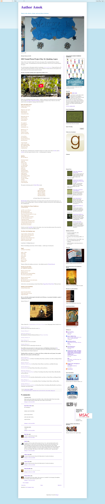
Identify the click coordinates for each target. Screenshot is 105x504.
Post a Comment (25, 482)
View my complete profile (70, 106)
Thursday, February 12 (25, 375)
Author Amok (31, 7)
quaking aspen (53, 390)
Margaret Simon (27, 475)
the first (55, 150)
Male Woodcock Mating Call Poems (28, 385)
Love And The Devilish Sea (72, 365)
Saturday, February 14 (25, 383)
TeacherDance (70, 369)
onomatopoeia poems (35, 390)
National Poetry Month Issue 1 (78, 214)
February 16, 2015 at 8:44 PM (29, 430)
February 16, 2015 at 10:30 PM (29, 457)
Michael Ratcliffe (27, 468)
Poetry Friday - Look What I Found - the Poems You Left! (74, 360)
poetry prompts (48, 390)
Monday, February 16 (25, 327)
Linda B (25, 441)
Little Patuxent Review (72, 341)
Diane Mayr (26, 434)
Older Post (59, 485)
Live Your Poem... (71, 332)
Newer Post (23, 485)
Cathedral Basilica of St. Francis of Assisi (37, 324)
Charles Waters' (37, 185)
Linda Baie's (30, 227)
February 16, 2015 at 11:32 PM (29, 471)
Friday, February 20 (25, 340)
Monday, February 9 (25, 362)
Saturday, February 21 (25, 344)
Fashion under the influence (72, 355)
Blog (68, 358)
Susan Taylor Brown (71, 346)
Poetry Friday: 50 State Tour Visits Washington (78, 190)
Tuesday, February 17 (25, 331)
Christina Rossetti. (51, 264)
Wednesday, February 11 (25, 370)
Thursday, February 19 (25, 337)
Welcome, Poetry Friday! (77, 221)
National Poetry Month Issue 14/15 (78, 206)
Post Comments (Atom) (30, 487)
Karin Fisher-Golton (28, 405)
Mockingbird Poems (25, 377)
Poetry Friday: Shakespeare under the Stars (77, 172)
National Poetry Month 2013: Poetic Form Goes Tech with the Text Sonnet (78, 181)
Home (42, 485)
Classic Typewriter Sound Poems (27, 371)
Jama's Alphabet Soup (72, 336)
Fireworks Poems (24, 368)
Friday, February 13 (25, 379)
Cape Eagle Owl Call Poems (26, 381)
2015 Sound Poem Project (28, 390)
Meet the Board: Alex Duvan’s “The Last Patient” (74, 343)
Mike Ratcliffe (24, 200)
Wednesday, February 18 (25, 333)
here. (39, 328)
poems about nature (42, 390)
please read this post (48, 67)
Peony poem (70, 333)
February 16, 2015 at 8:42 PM (29, 401)
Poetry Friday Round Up (77, 198)
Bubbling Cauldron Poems (26, 364)
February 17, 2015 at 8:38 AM (29, 480)
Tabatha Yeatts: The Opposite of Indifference (74, 364)
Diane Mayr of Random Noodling (33, 100)
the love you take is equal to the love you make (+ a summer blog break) (74, 338)
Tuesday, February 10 (25, 366)
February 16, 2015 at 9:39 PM (29, 437)
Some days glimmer (71, 347)
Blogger (57, 494)
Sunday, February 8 (24, 357)
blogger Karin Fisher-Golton (48, 284)
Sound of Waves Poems (25, 358)
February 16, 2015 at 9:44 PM (29, 450)
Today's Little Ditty (44, 335)
